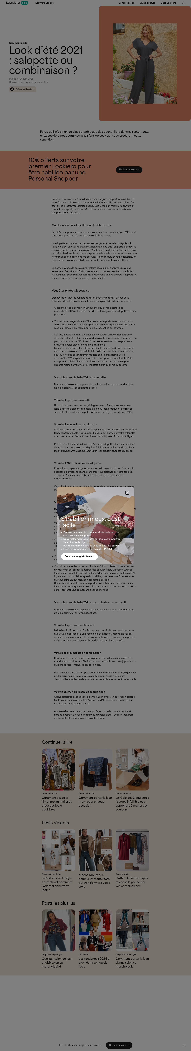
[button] (127, 492)
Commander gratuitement (79, 556)
